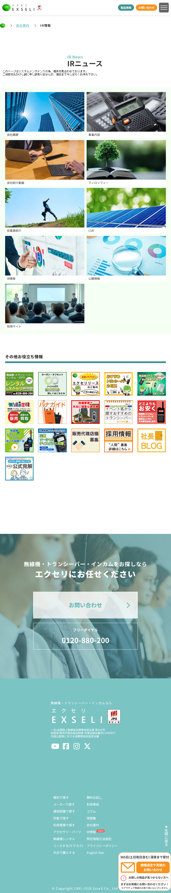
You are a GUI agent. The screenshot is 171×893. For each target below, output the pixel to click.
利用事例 (93, 804)
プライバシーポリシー (102, 845)
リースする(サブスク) (68, 845)
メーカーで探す (64, 804)
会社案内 (22, 25)
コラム (91, 811)
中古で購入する (64, 852)
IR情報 (91, 832)
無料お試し (94, 797)
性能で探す (61, 818)
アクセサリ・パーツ (67, 832)
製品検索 (126, 7)
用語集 (91, 818)
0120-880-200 (85, 636)
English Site (95, 852)
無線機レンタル (64, 839)
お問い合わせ (146, 7)
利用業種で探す (64, 825)
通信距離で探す (64, 811)
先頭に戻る (166, 837)
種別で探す (61, 797)
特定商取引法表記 (99, 839)
